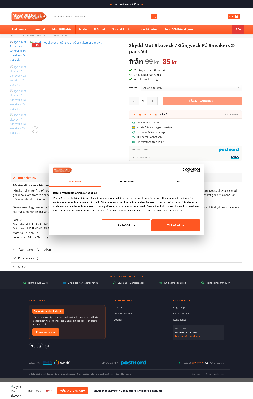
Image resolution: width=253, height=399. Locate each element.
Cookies (118, 319)
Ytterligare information (34, 249)
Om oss (118, 307)
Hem (13, 35)
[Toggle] (14, 177)
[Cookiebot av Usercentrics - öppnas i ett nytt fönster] (185, 170)
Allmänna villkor (123, 313)
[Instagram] (40, 346)
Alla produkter (26, 35)
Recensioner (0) (29, 258)
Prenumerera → (45, 332)
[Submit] (154, 16)
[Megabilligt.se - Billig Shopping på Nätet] (29, 16)
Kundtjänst (179, 319)
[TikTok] (48, 346)
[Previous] (37, 87)
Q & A (22, 267)
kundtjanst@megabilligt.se (188, 336)
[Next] (118, 87)
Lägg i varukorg (202, 101)
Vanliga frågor (181, 313)
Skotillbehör (61, 35)
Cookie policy (197, 374)
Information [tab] (126, 181)
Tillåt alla (175, 225)
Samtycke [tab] (75, 181)
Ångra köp (179, 307)
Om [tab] (178, 181)
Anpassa (123, 225)
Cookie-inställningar (215, 374)
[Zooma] (35, 129)
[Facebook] (32, 346)
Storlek (133, 87)
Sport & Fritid (44, 35)
